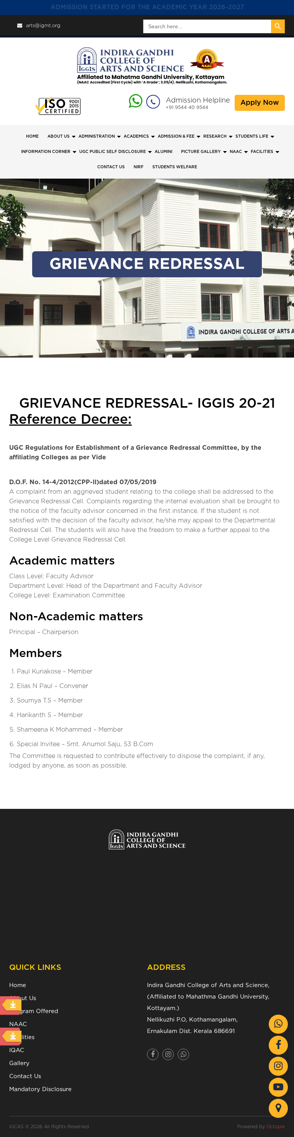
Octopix (275, 1126)
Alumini (163, 152)
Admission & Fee (176, 136)
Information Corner (45, 152)
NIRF (139, 167)
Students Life (251, 136)
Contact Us (25, 1076)
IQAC (16, 1050)
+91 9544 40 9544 (187, 107)
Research (215, 136)
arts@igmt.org (43, 25)
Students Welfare (174, 167)
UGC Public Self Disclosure (112, 152)
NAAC (236, 152)
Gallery (19, 1063)
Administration (96, 136)
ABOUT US (58, 136)
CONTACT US (111, 167)
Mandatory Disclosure (40, 1089)
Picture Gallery (201, 152)
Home (32, 136)
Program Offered (33, 1011)
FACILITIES (262, 152)
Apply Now (259, 102)
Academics (136, 136)
